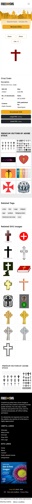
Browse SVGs (16, 27)
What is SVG (5, 432)
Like (16, 41)
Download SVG (16, 112)
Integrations (5, 457)
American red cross (8, 217)
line (10, 209)
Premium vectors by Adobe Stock (15, 134)
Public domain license (8, 455)
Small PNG (16, 121)
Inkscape (4, 430)
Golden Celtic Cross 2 (8, 321)
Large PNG (16, 117)
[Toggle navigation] (28, 4)
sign (3, 213)
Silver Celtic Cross (8, 337)
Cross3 (21, 257)
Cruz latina (6, 241)
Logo (15, 209)
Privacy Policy (24, 492)
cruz (19, 217)
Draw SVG (4, 437)
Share (10, 36)
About (3, 450)
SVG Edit (4, 435)
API (5, 492)
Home (3, 448)
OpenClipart (21, 107)
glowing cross (7, 290)
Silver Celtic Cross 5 (24, 337)
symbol (10, 213)
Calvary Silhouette (8, 273)
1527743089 (23, 274)
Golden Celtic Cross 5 (24, 321)
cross (4, 209)
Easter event (23, 306)
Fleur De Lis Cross (8, 353)
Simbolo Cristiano (8, 256)
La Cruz (21, 241)
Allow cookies (18, 502)
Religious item (20, 213)
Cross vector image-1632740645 (24, 288)
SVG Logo (4, 440)
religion (22, 209)
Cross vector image (8, 305)
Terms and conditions (13, 492)
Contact (3, 453)
